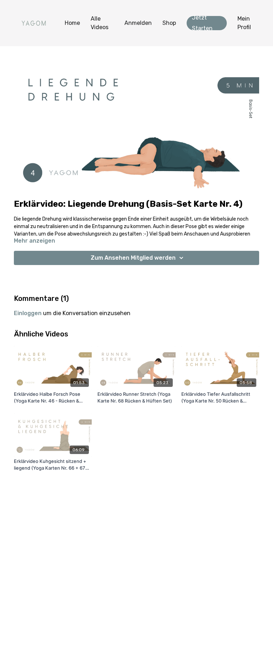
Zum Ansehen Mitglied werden (133, 257)
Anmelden (138, 23)
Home (72, 23)
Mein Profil (244, 23)
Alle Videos (99, 23)
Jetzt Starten (202, 23)
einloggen (28, 313)
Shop (169, 23)
